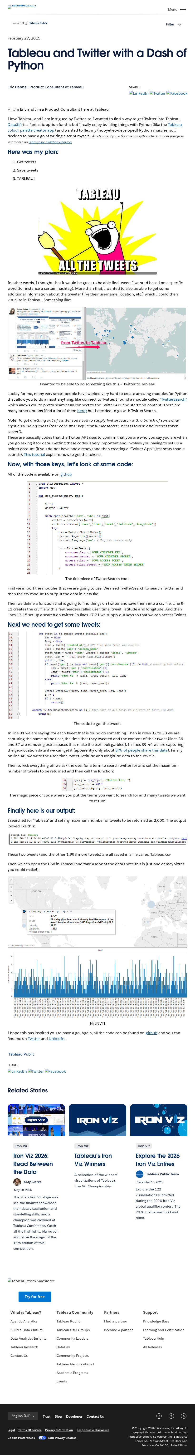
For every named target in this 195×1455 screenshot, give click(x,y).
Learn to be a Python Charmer (50, 142)
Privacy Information (59, 1430)
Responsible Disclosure (93, 1430)
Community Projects (73, 1355)
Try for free (35, 1296)
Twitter (34, 1038)
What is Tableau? (25, 1312)
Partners (111, 1312)
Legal (11, 1430)
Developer (74, 1416)
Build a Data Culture (26, 1330)
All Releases (152, 1347)
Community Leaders (72, 1338)
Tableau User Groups (73, 1330)
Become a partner (118, 1330)
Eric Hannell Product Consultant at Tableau (46, 87)
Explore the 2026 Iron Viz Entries (158, 1160)
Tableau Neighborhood (75, 1364)
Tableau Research (24, 1347)
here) (82, 410)
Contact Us (19, 1355)
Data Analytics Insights (28, 1338)
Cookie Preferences (21, 1438)
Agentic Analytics (23, 1321)
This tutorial (34, 454)
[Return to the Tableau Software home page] (24, 5)
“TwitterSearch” (173, 399)
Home (15, 23)
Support (150, 1312)
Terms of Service (29, 1430)
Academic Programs (72, 1373)
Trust (46, 1416)
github (66, 474)
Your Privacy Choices (62, 1438)
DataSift (15, 124)
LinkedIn (56, 1038)
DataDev (63, 1347)
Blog (24, 23)
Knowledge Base (156, 1321)
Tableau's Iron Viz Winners (93, 1160)
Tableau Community (75, 1312)
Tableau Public (38, 23)
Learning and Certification (164, 1330)
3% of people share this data (141, 750)
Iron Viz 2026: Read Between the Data (33, 1163)
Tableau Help (153, 1338)
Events (62, 1381)
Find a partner (115, 1321)
